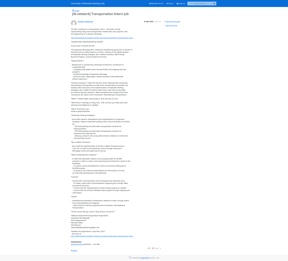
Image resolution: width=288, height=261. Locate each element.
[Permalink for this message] (160, 248)
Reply (75, 250)
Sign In (171, 3)
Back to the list (171, 25)
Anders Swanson (85, 21)
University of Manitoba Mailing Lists (88, 3)
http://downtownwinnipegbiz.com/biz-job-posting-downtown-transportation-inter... (102, 38)
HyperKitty (145, 258)
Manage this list (157, 3)
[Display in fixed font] (156, 248)
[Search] (214, 3)
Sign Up (182, 3)
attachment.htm (77, 244)
